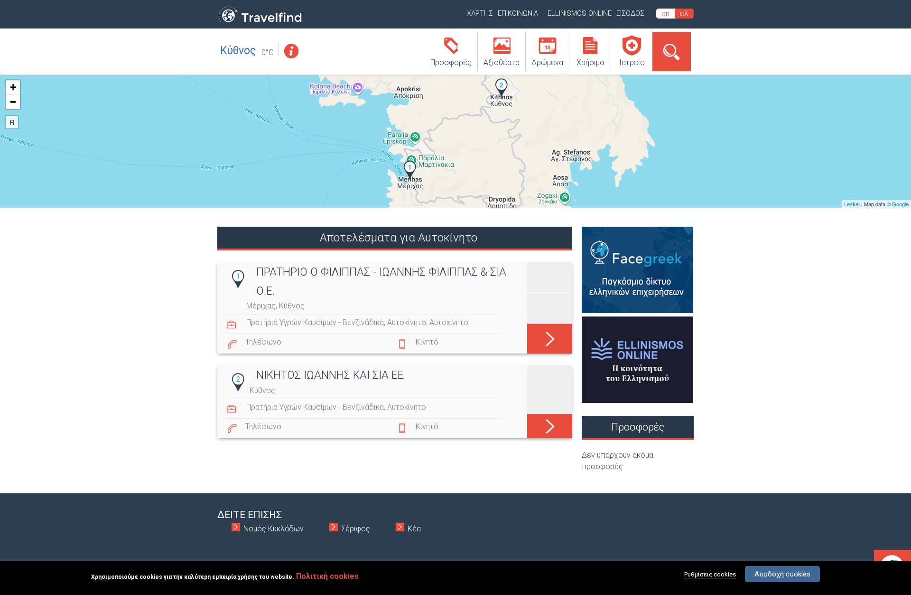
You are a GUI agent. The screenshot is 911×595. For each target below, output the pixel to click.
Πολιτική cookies (327, 576)
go (549, 334)
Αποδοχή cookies (782, 574)
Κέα (414, 528)
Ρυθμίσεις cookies (710, 574)
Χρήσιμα (590, 62)
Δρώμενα (547, 62)
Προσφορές (451, 62)
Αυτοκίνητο (406, 322)
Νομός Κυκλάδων (273, 528)
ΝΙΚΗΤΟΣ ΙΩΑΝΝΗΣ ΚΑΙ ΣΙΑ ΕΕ (330, 375)
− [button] (13, 102)
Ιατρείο (632, 62)
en (665, 13)
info (291, 51)
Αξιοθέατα (501, 62)
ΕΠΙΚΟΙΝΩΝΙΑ (518, 13)
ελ (684, 13)
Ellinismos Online (580, 13)
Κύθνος (238, 50)
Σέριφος (355, 528)
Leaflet (852, 204)
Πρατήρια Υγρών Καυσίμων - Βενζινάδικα (315, 322)
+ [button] (13, 87)
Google (900, 204)
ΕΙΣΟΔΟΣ (630, 13)
